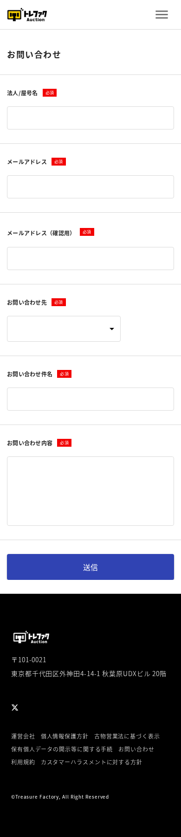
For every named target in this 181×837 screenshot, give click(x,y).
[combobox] (64, 329)
